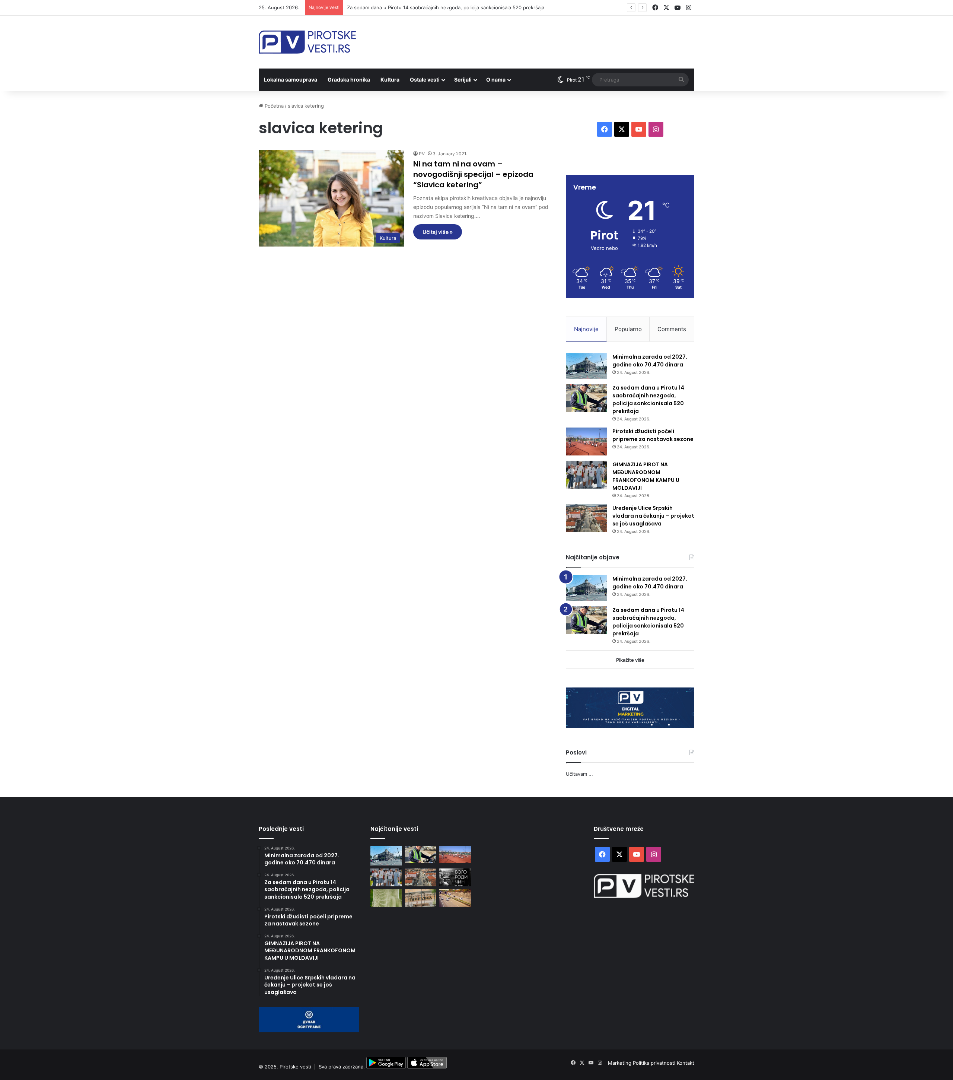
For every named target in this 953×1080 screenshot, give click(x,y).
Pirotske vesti (295, 1067)
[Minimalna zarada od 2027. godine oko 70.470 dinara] (586, 366)
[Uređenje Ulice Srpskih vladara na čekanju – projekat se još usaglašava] (586, 518)
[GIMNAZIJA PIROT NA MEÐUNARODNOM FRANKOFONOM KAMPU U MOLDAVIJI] (586, 475)
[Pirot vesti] (307, 42)
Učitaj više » (438, 232)
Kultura (389, 79)
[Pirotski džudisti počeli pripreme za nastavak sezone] (586, 441)
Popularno (628, 329)
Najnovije (586, 329)
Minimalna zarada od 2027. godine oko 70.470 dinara (649, 360)
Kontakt (685, 1063)
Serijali (463, 79)
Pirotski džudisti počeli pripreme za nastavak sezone (653, 435)
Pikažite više (630, 660)
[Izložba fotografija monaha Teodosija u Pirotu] (455, 877)
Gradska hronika (349, 79)
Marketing (620, 1063)
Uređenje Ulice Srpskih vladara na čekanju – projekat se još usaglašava (653, 515)
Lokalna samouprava (290, 79)
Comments (671, 329)
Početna (273, 106)
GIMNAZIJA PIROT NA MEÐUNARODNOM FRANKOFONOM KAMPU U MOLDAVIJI (645, 476)
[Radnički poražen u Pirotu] (386, 898)
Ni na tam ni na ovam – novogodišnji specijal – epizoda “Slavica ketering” (473, 174)
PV (422, 153)
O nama (496, 79)
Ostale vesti (425, 79)
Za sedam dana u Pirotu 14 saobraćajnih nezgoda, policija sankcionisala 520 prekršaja (445, 7)
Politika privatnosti (655, 1063)
